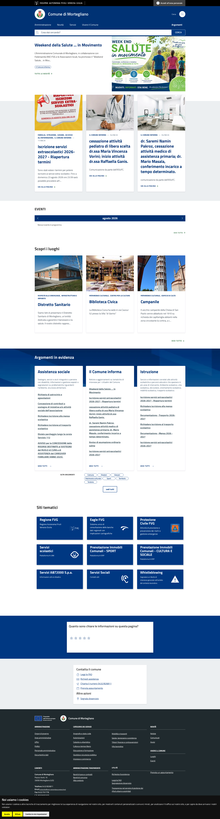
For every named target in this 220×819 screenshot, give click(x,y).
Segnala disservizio (89, 698)
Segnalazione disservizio (121, 783)
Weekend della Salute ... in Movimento (68, 45)
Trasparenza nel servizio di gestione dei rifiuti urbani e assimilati (127, 790)
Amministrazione (42, 726)
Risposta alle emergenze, (49, 295)
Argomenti (177, 24)
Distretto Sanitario (54, 304)
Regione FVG (49, 519)
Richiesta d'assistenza (121, 774)
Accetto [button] (7, 814)
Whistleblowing (151, 572)
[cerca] (182, 14)
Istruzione (149, 372)
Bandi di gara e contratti (82, 774)
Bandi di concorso (80, 777)
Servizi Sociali (100, 572)
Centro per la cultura (120, 295)
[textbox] (109, 638)
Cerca (178, 32)
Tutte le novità (42, 73)
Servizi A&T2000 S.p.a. (56, 572)
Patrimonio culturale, (99, 295)
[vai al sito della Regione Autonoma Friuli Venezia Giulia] (60, 3)
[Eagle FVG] (124, 528)
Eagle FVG (97, 519)
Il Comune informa (62, 137)
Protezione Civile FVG (148, 521)
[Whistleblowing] (175, 579)
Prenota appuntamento (91, 688)
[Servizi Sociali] (124, 579)
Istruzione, (51, 135)
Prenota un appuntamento (161, 772)
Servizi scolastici (46, 549)
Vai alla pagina (45, 186)
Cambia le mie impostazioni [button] (36, 814)
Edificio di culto (168, 295)
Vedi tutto (178, 233)
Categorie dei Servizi (82, 726)
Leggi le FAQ (86, 674)
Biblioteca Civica (103, 302)
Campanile (150, 302)
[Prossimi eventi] (182, 218)
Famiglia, (42, 135)
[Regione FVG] (74, 528)
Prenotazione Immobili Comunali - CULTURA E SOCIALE (156, 551)
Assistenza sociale (54, 372)
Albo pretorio (78, 780)
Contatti (38, 767)
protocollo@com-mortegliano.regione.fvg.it (52, 789)
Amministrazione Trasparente (86, 767)
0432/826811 (96, 683)
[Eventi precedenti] (38, 218)
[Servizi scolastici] (74, 554)
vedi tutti (110, 489)
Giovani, (61, 135)
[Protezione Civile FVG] (175, 528)
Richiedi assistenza (89, 679)
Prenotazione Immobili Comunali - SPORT (106, 549)
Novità (153, 726)
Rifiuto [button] (17, 814)
